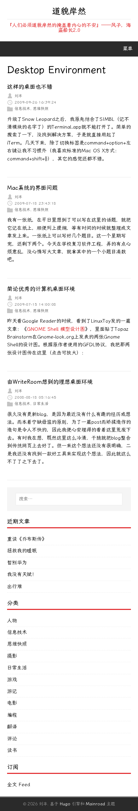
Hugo (65, 803)
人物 (12, 621)
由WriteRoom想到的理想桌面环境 (50, 381)
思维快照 (40, 108)
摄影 (12, 656)
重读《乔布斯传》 (27, 539)
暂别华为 (17, 563)
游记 (12, 691)
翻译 (12, 727)
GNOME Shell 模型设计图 (56, 329)
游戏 (12, 680)
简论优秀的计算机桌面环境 (41, 289)
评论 (12, 739)
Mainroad (95, 803)
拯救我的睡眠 (22, 551)
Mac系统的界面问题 (32, 187)
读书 (12, 750)
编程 (12, 715)
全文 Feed (18, 785)
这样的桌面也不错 (29, 86)
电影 (12, 703)
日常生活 (40, 403)
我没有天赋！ (22, 574)
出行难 (14, 586)
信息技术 (22, 108)
